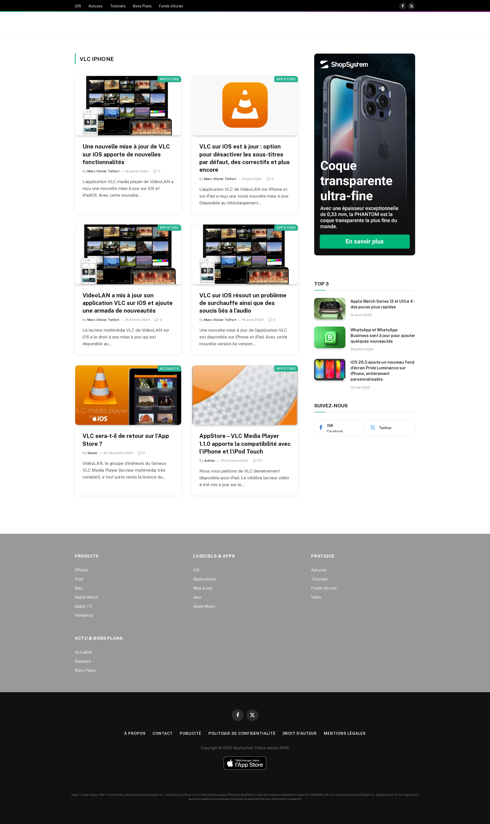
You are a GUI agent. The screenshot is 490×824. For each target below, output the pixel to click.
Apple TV (83, 606)
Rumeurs (83, 661)
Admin (209, 461)
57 (260, 461)
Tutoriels (118, 6)
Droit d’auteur (300, 733)
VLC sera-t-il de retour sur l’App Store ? (126, 440)
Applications (204, 579)
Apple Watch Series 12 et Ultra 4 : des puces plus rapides (382, 304)
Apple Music (204, 606)
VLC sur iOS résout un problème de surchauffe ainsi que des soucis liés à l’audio (242, 303)
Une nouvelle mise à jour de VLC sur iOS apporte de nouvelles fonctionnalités (126, 154)
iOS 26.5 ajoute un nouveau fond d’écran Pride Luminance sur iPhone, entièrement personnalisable (382, 371)
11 (144, 453)
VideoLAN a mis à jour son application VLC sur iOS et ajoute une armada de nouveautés (128, 303)
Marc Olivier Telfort (103, 171)
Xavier (92, 453)
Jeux (197, 597)
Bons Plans (142, 6)
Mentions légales (345, 733)
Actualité (169, 368)
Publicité (190, 733)
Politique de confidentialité (241, 733)
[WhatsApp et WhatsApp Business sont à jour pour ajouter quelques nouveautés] (329, 337)
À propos (134, 733)
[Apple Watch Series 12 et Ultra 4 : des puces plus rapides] (329, 308)
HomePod (84, 615)
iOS (78, 6)
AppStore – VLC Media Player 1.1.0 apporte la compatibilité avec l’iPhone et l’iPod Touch (245, 444)
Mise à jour (203, 588)
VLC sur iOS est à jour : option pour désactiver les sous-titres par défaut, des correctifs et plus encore (244, 158)
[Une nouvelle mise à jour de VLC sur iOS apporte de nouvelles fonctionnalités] (128, 105)
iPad (79, 579)
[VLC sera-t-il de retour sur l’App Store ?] (128, 395)
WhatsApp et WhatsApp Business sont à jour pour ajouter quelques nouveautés (382, 336)
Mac (79, 588)
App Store (169, 79)
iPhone (81, 570)
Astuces (95, 6)
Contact (162, 733)
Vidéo (316, 597)
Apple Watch (86, 597)
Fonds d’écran (171, 6)
